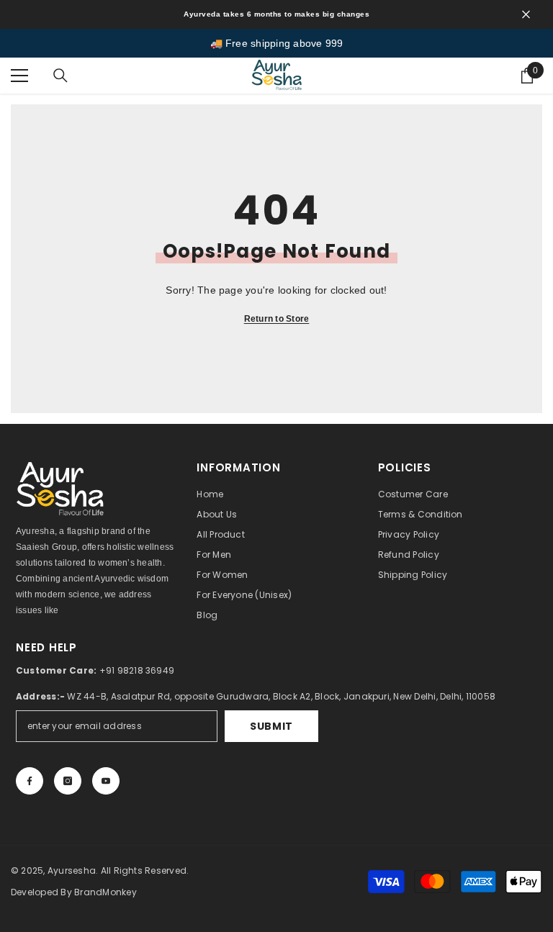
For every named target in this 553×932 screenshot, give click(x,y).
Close (526, 14)
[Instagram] (67, 781)
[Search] (60, 75)
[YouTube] (106, 781)
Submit (271, 726)
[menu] (19, 75)
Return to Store (277, 319)
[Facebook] (29, 781)
